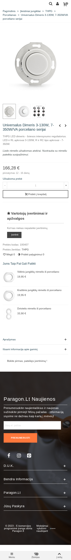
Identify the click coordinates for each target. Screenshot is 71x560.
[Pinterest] (29, 455)
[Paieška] (50, 3)
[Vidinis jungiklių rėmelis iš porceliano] (9, 277)
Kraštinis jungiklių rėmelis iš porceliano (39, 290)
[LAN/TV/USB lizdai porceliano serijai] (59, 125)
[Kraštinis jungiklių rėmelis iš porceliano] (9, 295)
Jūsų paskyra (14, 506)
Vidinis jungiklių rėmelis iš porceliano (38, 271)
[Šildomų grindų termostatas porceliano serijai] (65, 125)
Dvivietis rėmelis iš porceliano (34, 308)
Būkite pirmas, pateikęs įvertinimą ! (27, 360)
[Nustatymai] (57, 3)
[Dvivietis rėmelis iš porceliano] (9, 314)
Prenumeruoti (20, 438)
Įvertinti (14, 235)
